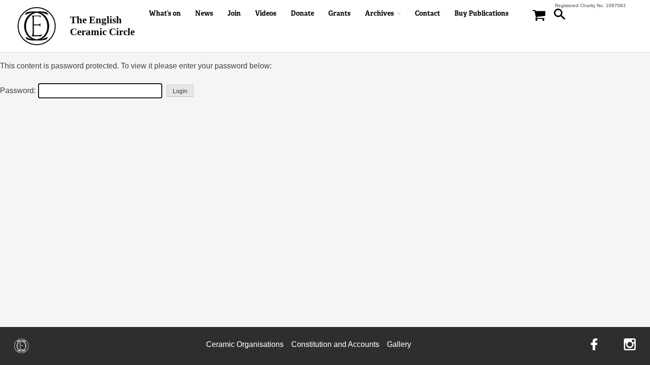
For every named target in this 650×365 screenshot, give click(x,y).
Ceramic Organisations (245, 344)
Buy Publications (481, 13)
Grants (339, 13)
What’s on (165, 13)
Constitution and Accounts (335, 344)
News (204, 13)
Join (234, 13)
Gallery (399, 344)
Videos (265, 13)
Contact (427, 13)
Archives (379, 13)
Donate (302, 13)
